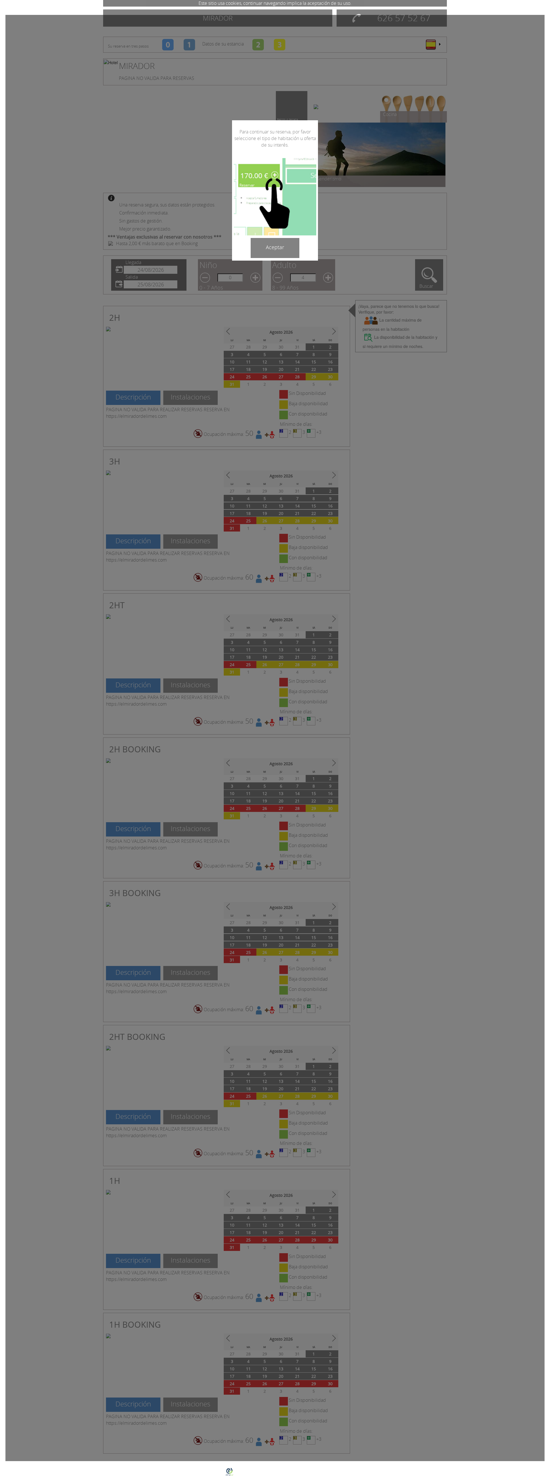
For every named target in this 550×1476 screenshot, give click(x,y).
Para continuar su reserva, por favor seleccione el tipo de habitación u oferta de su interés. (275, 138)
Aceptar (275, 247)
